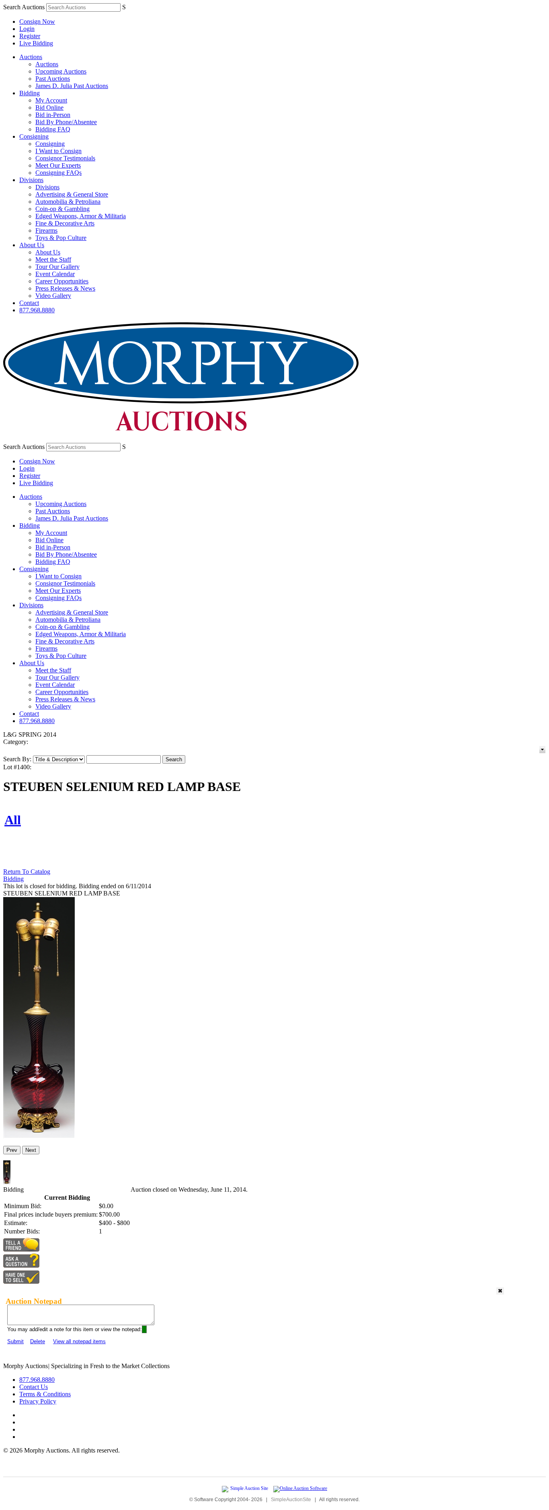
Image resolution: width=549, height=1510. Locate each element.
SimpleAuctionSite (291, 1499)
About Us (31, 245)
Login (27, 28)
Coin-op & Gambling (62, 208)
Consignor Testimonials (65, 158)
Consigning (34, 136)
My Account (51, 100)
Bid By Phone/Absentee (66, 122)
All (12, 820)
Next (30, 1150)
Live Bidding (36, 43)
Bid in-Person (52, 114)
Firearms (46, 230)
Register (29, 36)
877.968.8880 (37, 310)
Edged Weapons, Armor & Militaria (80, 216)
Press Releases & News (65, 288)
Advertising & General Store (71, 194)
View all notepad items (79, 1341)
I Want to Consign (58, 151)
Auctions (30, 56)
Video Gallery (53, 295)
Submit (15, 1341)
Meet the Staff (53, 259)
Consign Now (37, 21)
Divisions (31, 179)
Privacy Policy (37, 1401)
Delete (37, 1341)
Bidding (29, 93)
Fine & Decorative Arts (64, 223)
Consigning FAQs (58, 172)
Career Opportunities (61, 281)
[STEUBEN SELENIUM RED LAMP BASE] (39, 1136)
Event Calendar (55, 273)
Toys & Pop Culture (60, 237)
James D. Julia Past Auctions (71, 85)
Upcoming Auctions (60, 71)
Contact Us (33, 1386)
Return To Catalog (26, 871)
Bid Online (49, 107)
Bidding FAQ (52, 129)
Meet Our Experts (58, 165)
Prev (11, 1150)
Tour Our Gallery (57, 266)
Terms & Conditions (45, 1394)
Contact (29, 302)
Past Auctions (52, 78)
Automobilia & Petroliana (67, 201)
